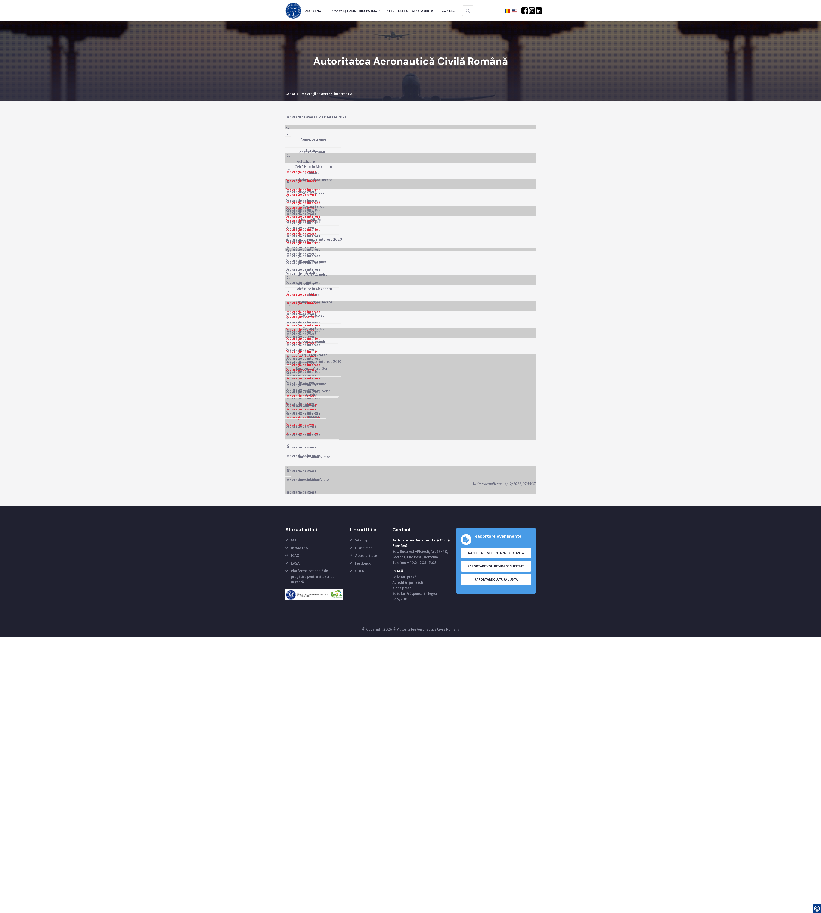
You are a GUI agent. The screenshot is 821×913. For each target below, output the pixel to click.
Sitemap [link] (361, 540)
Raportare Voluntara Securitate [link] (496, 566)
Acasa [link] (290, 94)
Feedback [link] (363, 563)
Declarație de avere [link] (300, 234)
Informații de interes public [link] (354, 11)
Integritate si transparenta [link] (409, 11)
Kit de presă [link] (401, 588)
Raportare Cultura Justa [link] (496, 579)
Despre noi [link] (313, 11)
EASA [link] (295, 563)
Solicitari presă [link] (404, 577)
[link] (293, 10)
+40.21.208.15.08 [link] (421, 562)
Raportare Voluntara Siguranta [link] (496, 553)
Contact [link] (449, 11)
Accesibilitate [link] (366, 555)
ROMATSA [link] (299, 548)
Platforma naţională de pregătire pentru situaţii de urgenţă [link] (312, 576)
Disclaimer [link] (363, 548)
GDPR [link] (359, 571)
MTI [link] (294, 540)
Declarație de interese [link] (302, 190)
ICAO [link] (295, 555)
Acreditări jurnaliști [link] (407, 582)
